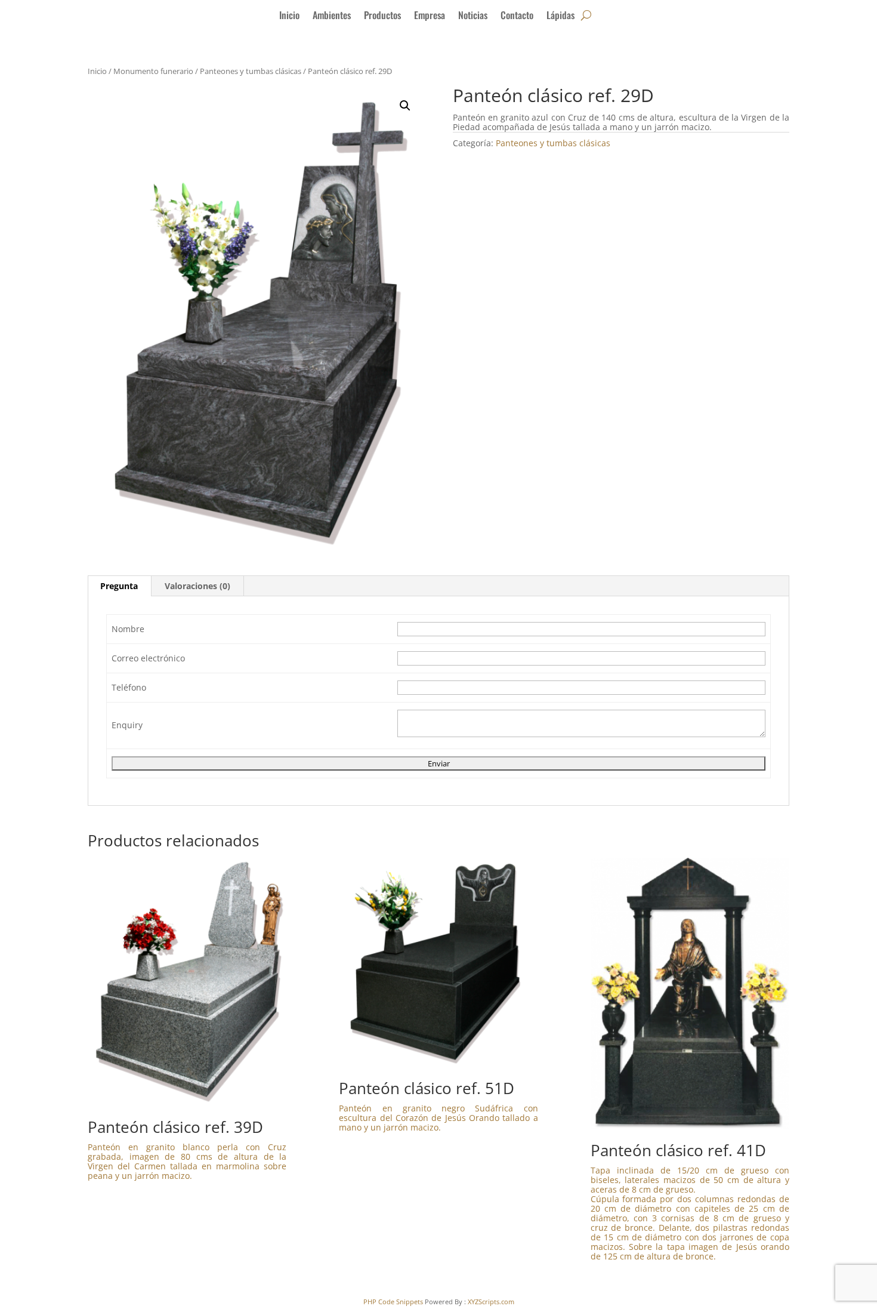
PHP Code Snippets (393, 1301)
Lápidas (560, 16)
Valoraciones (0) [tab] (197, 586)
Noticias (472, 16)
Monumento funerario (153, 71)
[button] (405, 105)
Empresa (429, 16)
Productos (382, 16)
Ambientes (332, 16)
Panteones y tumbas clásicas (250, 71)
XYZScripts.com (491, 1301)
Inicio (289, 16)
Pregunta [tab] (119, 586)
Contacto (517, 16)
